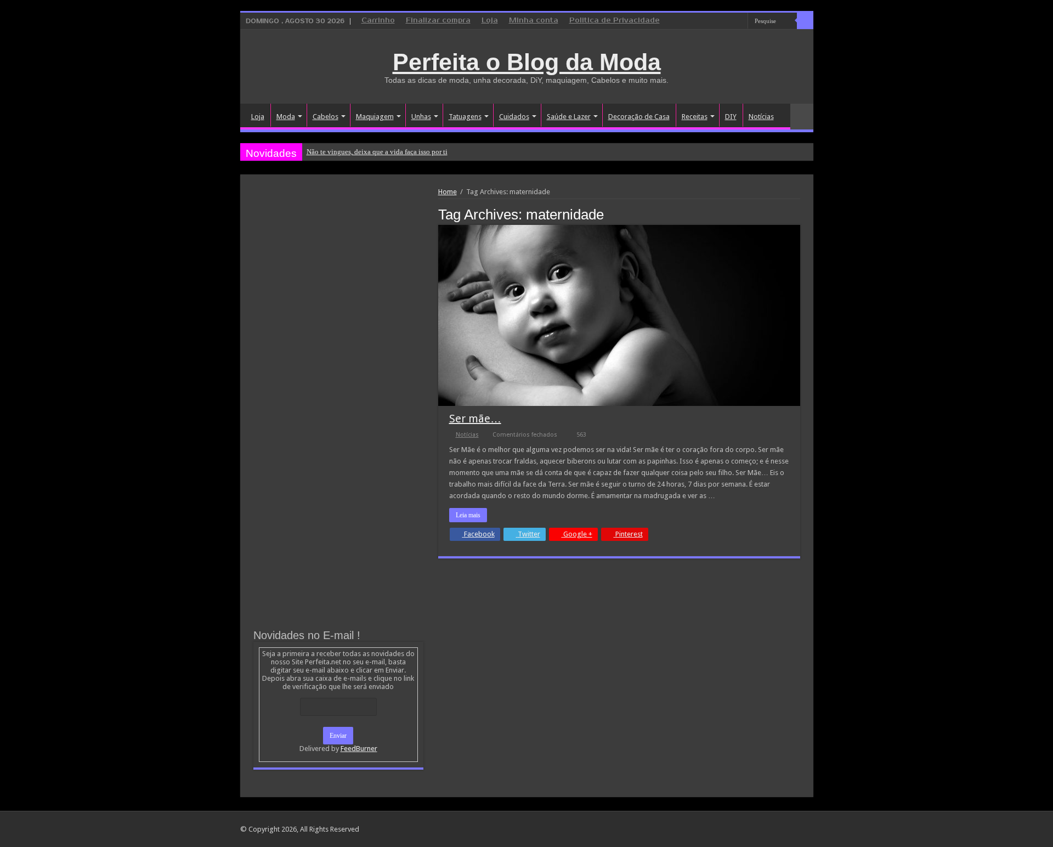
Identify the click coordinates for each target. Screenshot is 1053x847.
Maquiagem (375, 116)
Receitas (694, 116)
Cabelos (325, 116)
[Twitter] (729, 21)
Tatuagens (465, 116)
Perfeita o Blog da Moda (527, 62)
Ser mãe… (475, 418)
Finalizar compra (438, 20)
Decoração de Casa (639, 116)
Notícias (761, 116)
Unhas (421, 116)
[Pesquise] (805, 21)
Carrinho (378, 20)
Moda (285, 116)
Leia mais (468, 515)
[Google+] (708, 21)
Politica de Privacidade (614, 20)
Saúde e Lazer (569, 116)
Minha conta (533, 20)
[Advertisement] (338, 269)
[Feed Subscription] (797, 214)
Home (447, 192)
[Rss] (698, 21)
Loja (490, 20)
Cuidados (514, 116)
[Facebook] (719, 21)
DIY (731, 116)
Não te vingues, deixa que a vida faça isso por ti (377, 152)
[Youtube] (739, 21)
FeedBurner (359, 748)
